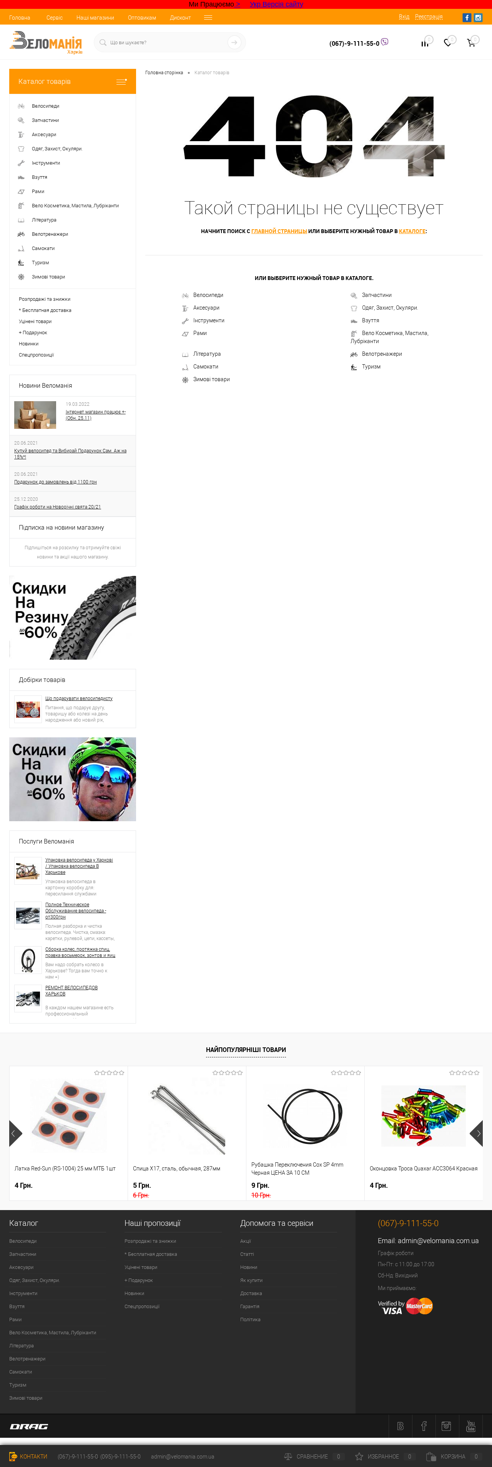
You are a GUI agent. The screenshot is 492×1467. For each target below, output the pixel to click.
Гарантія (249, 1306)
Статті (247, 1254)
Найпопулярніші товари (246, 1049)
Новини (248, 1267)
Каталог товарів (44, 81)
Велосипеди (208, 295)
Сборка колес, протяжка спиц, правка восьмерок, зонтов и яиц (80, 952)
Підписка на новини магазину (61, 527)
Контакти (33, 1457)
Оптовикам (142, 18)
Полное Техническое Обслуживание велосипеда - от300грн (75, 911)
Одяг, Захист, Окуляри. (390, 308)
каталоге (412, 231)
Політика (250, 1319)
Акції (245, 1241)
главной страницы (279, 231)
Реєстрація (429, 16)
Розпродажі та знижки (44, 299)
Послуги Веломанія (46, 841)
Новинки (28, 344)
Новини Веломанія (45, 385)
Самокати (205, 366)
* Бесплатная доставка (45, 310)
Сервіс (55, 18)
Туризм (371, 366)
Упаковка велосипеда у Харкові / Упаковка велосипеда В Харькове (79, 866)
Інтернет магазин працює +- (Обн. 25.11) (96, 415)
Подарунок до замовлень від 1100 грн (55, 482)
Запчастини (377, 295)
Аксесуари (206, 308)
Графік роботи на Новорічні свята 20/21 (57, 507)
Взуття (370, 320)
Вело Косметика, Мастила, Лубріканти (390, 337)
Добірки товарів (42, 679)
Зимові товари (211, 379)
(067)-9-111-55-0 (355, 43)
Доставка (251, 1293)
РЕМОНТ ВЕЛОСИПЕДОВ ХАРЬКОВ (71, 991)
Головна (19, 18)
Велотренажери (382, 354)
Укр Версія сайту (276, 4)
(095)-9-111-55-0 (120, 1457)
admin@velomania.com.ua (438, 1241)
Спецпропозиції (36, 355)
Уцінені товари (35, 321)
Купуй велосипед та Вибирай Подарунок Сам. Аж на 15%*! (70, 454)
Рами (200, 333)
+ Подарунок (33, 332)
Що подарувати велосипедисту (79, 698)
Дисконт (180, 18)
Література (207, 354)
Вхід (404, 16)
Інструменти (208, 320)
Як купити (251, 1280)
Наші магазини (95, 18)
